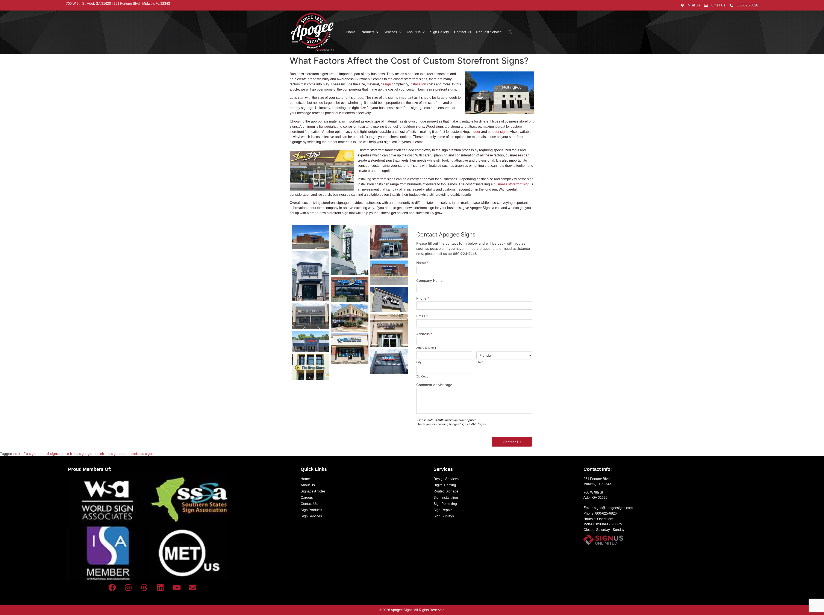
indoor (475, 131)
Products (367, 32)
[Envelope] (192, 587)
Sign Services (311, 516)
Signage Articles (313, 491)
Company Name (429, 280)
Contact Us (462, 32)
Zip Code (422, 376)
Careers (307, 497)
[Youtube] (176, 587)
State (479, 362)
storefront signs (140, 453)
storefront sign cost (110, 453)
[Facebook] (112, 587)
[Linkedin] (160, 587)
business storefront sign (512, 184)
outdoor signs (498, 131)
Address (424, 334)
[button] (510, 32)
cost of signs (48, 453)
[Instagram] (128, 587)
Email (422, 316)
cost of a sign (24, 453)
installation (418, 84)
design (386, 84)
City (418, 362)
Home (351, 32)
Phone (422, 298)
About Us (413, 32)
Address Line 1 (426, 347)
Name (422, 263)
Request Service (488, 32)
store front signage (76, 453)
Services (390, 32)
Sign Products (311, 510)
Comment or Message (434, 385)
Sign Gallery (439, 32)
